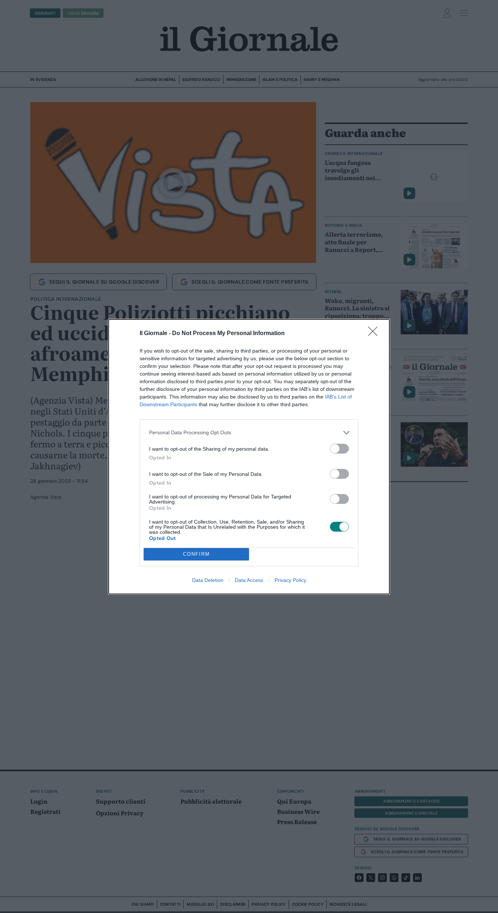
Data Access (249, 580)
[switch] (339, 449)
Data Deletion (207, 580)
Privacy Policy (290, 580)
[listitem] (249, 432)
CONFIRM (196, 554)
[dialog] (249, 456)
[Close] (375, 334)
